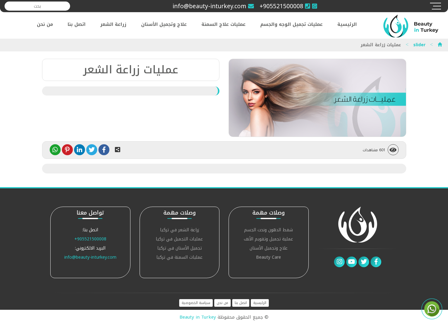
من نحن (45, 24)
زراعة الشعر (113, 24)
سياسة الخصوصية (196, 303)
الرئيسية (347, 24)
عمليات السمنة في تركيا (179, 257)
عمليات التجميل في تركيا (179, 239)
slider (419, 45)
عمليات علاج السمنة (223, 24)
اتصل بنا (77, 24)
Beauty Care (268, 257)
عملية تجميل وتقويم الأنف (268, 239)
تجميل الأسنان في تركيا (179, 248)
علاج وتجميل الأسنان (164, 24)
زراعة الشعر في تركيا (179, 230)
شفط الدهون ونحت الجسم (268, 230)
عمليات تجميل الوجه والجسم (291, 24)
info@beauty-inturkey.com (90, 257)
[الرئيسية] (440, 45)
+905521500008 (90, 239)
